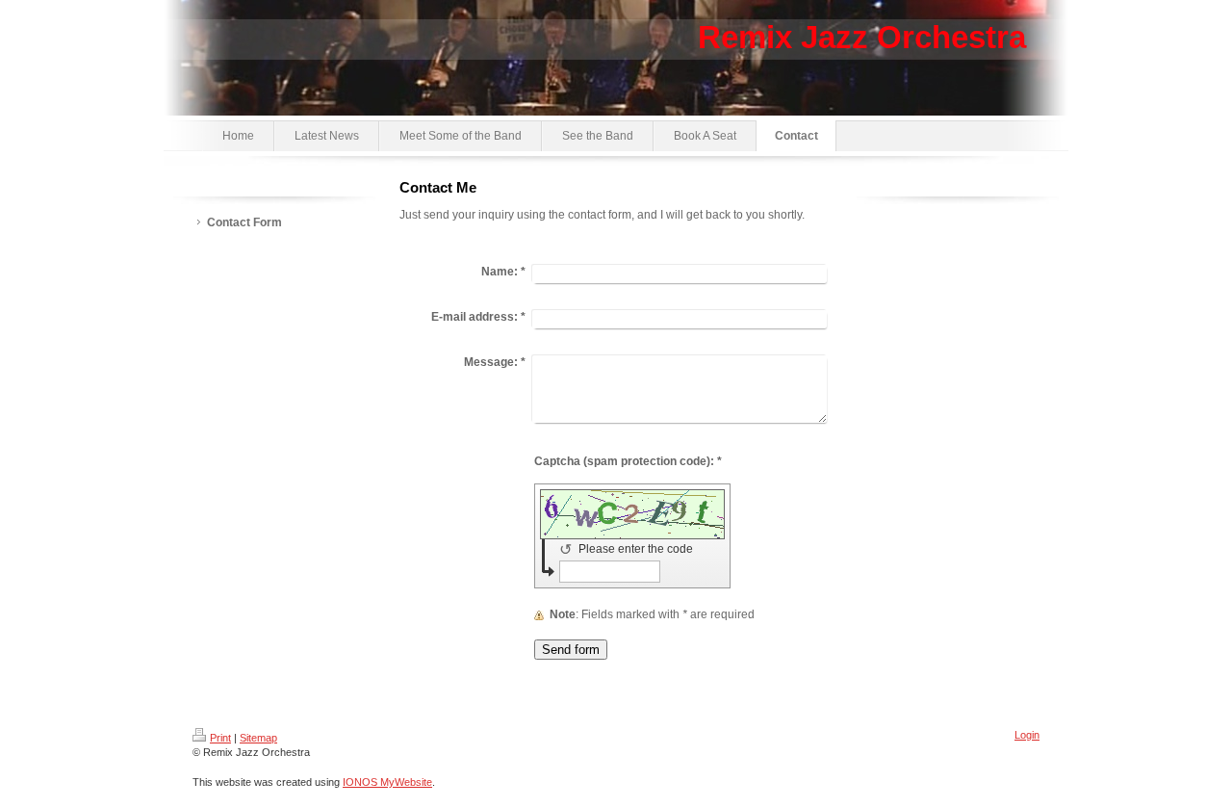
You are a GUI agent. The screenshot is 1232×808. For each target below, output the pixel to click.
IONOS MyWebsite (387, 782)
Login (1027, 735)
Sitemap (258, 737)
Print (220, 737)
